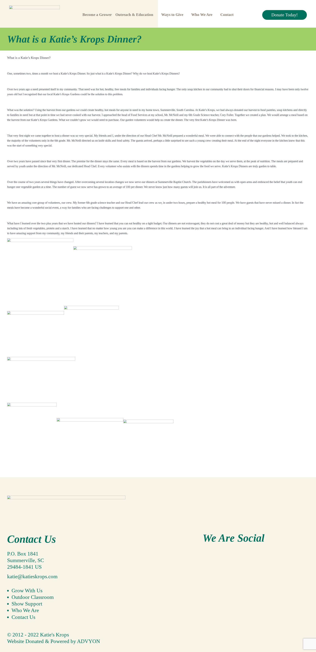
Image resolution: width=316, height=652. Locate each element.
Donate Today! (284, 14)
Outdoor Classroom (33, 597)
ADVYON (88, 641)
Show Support (27, 604)
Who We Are (25, 610)
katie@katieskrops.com (32, 576)
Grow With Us (27, 590)
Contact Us (23, 617)
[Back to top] (10, 628)
